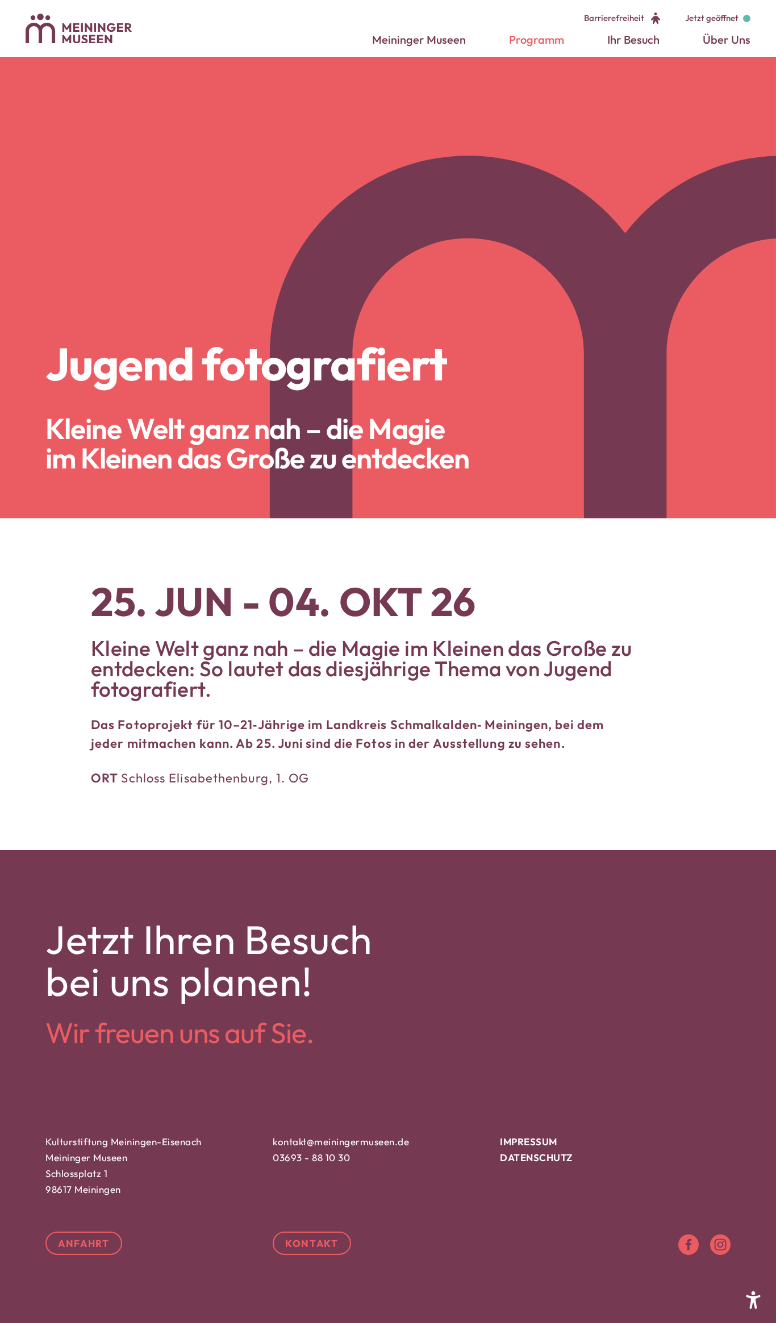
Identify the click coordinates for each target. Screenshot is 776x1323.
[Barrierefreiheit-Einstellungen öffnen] (753, 1300)
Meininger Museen (419, 39)
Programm (536, 39)
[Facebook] (688, 1244)
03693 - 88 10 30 (311, 1157)
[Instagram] (720, 1244)
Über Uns (726, 39)
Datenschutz (536, 1157)
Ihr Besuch (633, 39)
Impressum (528, 1142)
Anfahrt (84, 1243)
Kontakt (312, 1243)
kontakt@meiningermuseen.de (341, 1142)
